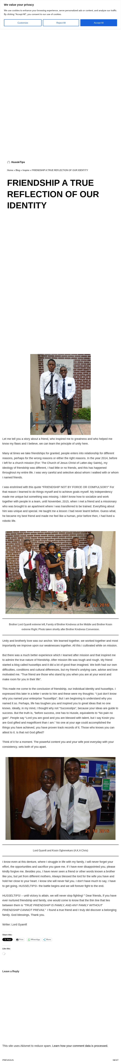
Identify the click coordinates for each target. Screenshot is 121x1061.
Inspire (26, 170)
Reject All (61, 22)
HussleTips (18, 162)
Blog (18, 170)
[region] (60, 14)
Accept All (99, 22)
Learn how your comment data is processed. (80, 1045)
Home (10, 170)
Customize (22, 22)
